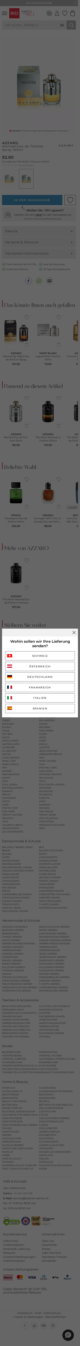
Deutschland (40, 676)
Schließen (74, 632)
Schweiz (40, 655)
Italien (40, 697)
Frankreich (40, 687)
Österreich (40, 666)
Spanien (40, 708)
